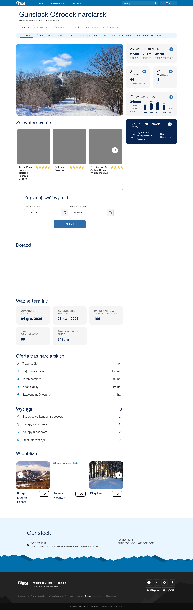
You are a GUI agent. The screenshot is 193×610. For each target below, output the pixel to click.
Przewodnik (26, 35)
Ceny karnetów (145, 35)
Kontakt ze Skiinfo (42, 582)
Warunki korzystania (56, 596)
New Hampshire (42, 27)
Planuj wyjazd (58, 3)
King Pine (114, 27)
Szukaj (70, 224)
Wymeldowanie (78, 206)
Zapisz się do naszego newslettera (45, 586)
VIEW (44, 494)
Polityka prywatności (38, 596)
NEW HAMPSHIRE (31, 20)
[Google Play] (153, 589)
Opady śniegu (125, 35)
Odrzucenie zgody (112, 596)
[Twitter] (157, 582)
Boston (60, 27)
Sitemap (70, 596)
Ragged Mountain (94, 27)
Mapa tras (109, 35)
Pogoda (39, 3)
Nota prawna (22, 596)
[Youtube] (149, 582)
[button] (69, 270)
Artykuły (78, 3)
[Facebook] (172, 582)
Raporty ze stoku (80, 35)
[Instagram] (164, 582)
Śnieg (40, 35)
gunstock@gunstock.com (135, 543)
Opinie (97, 35)
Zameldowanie (32, 206)
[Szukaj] (155, 3)
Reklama (61, 582)
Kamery (62, 35)
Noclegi (161, 35)
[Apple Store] (168, 589)
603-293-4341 (125, 539)
